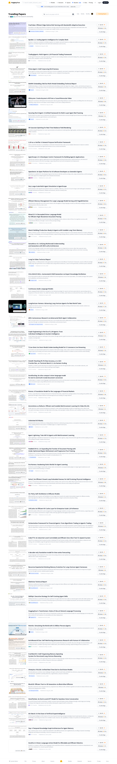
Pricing (91, 2)
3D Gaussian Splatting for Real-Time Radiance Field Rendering (49, 128)
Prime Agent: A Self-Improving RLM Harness (43, 69)
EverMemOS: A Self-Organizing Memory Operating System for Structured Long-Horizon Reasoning (45, 655)
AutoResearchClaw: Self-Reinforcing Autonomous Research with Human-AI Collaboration (59, 640)
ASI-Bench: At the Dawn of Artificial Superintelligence (46, 714)
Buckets (77, 2)
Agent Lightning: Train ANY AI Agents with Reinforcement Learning (51, 435)
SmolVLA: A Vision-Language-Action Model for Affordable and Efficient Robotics (55, 743)
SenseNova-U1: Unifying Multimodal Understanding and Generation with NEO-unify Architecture (46, 245)
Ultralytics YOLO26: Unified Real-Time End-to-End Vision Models (50, 670)
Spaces (69, 2)
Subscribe (73, 6)
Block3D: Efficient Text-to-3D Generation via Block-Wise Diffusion (50, 684)
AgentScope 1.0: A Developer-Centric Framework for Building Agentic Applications (56, 157)
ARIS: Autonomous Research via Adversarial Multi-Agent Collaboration (52, 318)
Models (53, 2)
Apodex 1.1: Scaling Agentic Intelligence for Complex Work (48, 40)
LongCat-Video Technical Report (39, 259)
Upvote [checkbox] (102, 24)
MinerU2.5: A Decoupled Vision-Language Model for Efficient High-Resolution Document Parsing (44, 215)
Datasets (60, 2)
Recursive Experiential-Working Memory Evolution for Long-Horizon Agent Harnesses (57, 567)
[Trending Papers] (92, 14)
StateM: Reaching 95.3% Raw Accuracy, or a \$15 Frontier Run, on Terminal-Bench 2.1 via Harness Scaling (47, 362)
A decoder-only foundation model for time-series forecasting (49, 552)
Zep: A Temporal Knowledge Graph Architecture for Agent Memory (51, 728)
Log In (99, 2)
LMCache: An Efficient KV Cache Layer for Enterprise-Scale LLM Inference (53, 508)
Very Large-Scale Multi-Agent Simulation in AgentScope (47, 186)
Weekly (82, 14)
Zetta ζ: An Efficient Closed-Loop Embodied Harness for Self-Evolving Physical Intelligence (59, 479)
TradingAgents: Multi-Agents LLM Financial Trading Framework (50, 54)
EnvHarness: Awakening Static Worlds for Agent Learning (48, 464)
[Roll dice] (73, 14)
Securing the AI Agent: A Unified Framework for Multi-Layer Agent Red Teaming (55, 113)
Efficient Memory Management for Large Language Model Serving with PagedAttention (58, 201)
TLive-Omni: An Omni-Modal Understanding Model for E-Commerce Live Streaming (56, 347)
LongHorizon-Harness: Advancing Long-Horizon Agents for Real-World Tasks (54, 303)
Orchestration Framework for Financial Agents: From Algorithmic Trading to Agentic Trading (59, 523)
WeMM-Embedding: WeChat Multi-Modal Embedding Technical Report (52, 84)
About (43, 761)
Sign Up (105, 2)
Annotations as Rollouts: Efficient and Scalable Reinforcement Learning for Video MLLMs (58, 406)
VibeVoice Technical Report (37, 582)
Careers (52, 761)
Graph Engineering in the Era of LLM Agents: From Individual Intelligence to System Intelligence (45, 333)
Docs (86, 2)
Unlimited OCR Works (35, 421)
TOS (25, 761)
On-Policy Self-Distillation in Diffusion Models (44, 494)
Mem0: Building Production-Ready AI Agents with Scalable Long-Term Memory (55, 230)
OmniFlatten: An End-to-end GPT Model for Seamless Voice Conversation (53, 699)
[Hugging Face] (61, 761)
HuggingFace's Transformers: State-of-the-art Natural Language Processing (54, 611)
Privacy (34, 761)
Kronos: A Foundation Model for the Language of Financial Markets (51, 391)
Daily (78, 14)
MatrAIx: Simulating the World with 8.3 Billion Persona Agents (49, 626)
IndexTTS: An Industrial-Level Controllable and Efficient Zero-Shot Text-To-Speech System (59, 538)
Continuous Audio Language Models (40, 289)
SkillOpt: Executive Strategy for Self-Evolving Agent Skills (48, 596)
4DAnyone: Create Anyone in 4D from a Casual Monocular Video (50, 98)
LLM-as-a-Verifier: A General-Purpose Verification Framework (49, 142)
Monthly (88, 14)
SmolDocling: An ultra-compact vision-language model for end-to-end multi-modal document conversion (47, 376)
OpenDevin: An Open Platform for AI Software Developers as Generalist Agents (55, 172)
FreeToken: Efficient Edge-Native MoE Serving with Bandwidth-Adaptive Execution (56, 25)
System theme (14, 761)
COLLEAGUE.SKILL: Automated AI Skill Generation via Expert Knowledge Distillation (57, 274)
